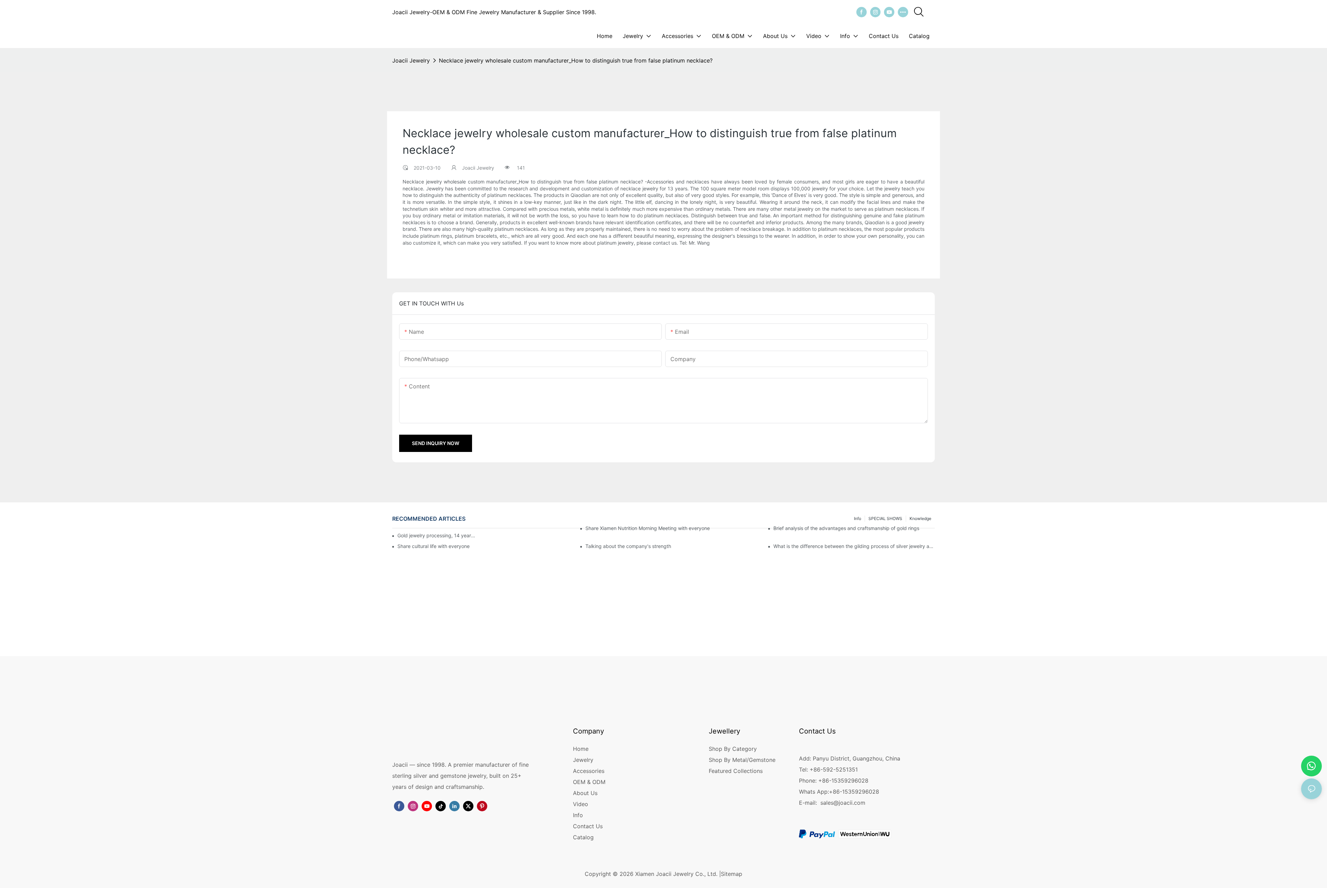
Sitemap (731, 873)
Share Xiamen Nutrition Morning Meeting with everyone (647, 528)
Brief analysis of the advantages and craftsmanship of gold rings (846, 528)
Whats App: (814, 791)
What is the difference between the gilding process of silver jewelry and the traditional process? (854, 546)
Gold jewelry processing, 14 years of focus (436, 535)
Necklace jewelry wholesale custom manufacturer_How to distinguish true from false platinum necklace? (576, 60)
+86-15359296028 (854, 791)
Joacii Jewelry (411, 60)
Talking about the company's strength (628, 546)
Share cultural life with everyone (433, 546)
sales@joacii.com (842, 802)
